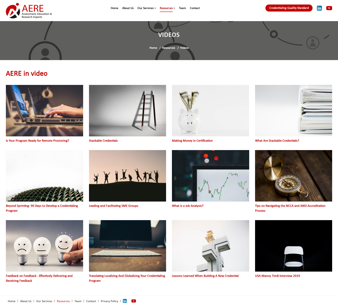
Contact (195, 8)
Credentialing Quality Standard (289, 8)
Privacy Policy (109, 301)
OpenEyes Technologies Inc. (314, 300)
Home (114, 8)
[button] (155, 8)
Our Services (146, 8)
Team (182, 8)
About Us (128, 8)
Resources (166, 8)
